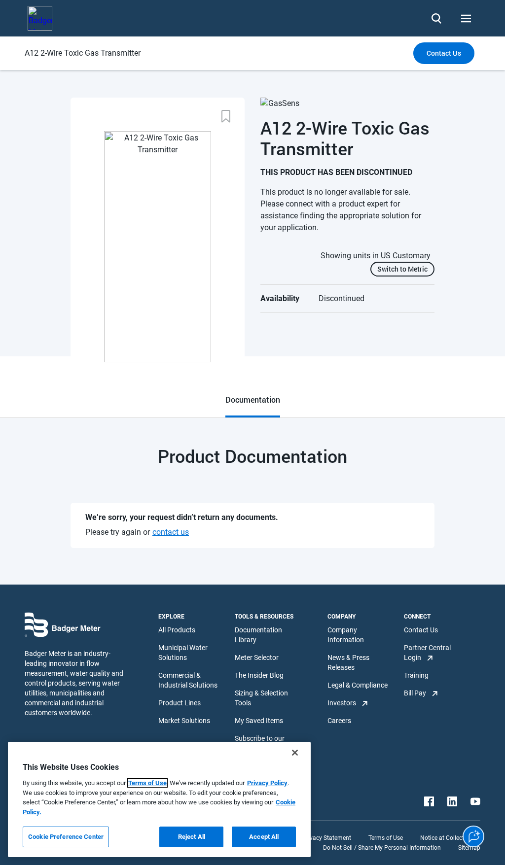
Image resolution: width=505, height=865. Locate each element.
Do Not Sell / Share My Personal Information (382, 847)
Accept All (264, 836)
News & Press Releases (348, 662)
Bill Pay (415, 693)
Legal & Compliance (357, 685)
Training (416, 675)
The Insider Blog (259, 675)
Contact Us (421, 630)
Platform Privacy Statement (314, 837)
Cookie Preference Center (66, 836)
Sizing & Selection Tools (261, 698)
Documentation (252, 399)
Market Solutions (184, 721)
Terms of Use (385, 837)
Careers (339, 721)
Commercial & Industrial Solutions (187, 680)
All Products (176, 630)
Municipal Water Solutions (183, 652)
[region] (159, 799)
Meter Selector (257, 657)
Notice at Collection (446, 837)
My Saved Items (259, 721)
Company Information (345, 635)
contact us (170, 532)
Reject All (191, 836)
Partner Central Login (427, 652)
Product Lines (179, 703)
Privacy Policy (267, 783)
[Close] (295, 752)
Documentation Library (258, 635)
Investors (341, 703)
